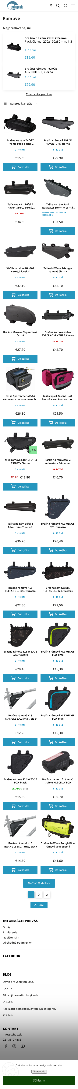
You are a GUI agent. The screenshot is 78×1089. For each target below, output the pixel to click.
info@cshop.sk (12, 1034)
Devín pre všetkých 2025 (18, 982)
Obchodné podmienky (17, 942)
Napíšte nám (11, 937)
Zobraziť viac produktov (39, 94)
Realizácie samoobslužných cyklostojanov (29, 1008)
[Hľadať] (58, 5)
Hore (40, 905)
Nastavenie (39, 1071)
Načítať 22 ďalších (39, 883)
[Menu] (72, 5)
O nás (6, 927)
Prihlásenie (10, 932)
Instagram (14, 1046)
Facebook (6, 1046)
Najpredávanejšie (21, 103)
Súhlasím (39, 1080)
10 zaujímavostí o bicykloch (20, 995)
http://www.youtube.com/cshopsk (23, 1046)
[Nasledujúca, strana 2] (39, 894)
